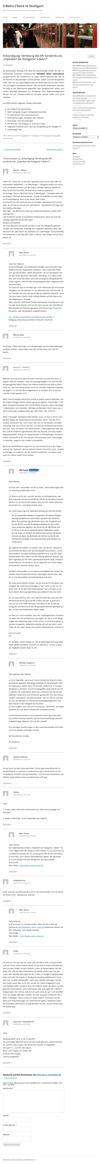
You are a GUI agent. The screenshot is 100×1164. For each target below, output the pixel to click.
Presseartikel (55, 135)
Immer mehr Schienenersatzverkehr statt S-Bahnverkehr (84, 108)
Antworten (7, 243)
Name (6, 1115)
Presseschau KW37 (55, 149)
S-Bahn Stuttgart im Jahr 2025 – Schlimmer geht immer (84, 116)
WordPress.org (78, 164)
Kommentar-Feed (79, 161)
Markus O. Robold (20, 367)
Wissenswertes (29, 17)
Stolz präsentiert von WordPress (23, 1159)
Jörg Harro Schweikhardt (49, 1074)
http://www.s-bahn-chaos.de (31, 865)
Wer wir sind (45, 17)
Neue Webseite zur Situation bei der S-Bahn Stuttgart (85, 66)
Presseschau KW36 (11, 149)
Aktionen (47, 135)
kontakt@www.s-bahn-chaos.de (31, 927)
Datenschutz (74, 17)
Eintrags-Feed (77, 159)
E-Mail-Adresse (10, 1125)
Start (5, 17)
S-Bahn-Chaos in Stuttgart (23, 6)
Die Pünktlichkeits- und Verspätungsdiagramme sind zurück (85, 77)
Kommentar (8, 1088)
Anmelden (76, 157)
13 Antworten (8, 65)
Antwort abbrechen (10, 1078)
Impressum (59, 17)
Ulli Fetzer (35, 135)
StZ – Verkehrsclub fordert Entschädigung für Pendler (31, 317)
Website (6, 1134)
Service (15, 17)
